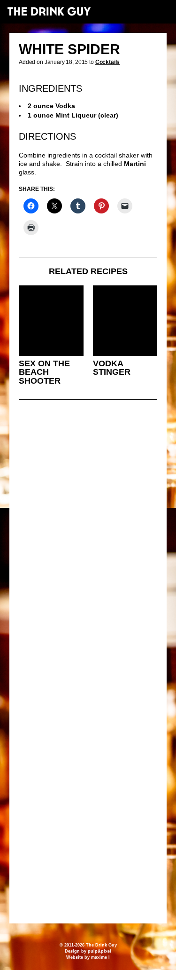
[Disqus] (88, 535)
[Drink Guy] (49, 11)
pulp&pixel (99, 951)
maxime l (100, 957)
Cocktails (107, 62)
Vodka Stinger (111, 368)
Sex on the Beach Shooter (44, 372)
